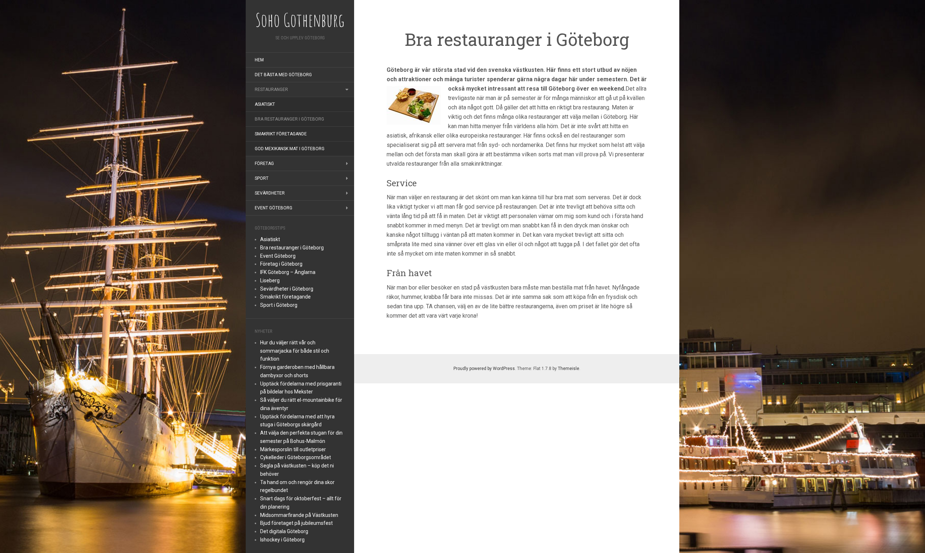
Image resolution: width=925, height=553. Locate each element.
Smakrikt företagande (281, 133)
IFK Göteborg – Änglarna (287, 272)
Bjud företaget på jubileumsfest (296, 523)
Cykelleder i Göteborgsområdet (295, 457)
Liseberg (270, 280)
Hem (259, 59)
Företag (264, 163)
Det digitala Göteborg (284, 531)
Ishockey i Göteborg (282, 540)
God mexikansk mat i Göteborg (289, 148)
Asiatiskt (265, 104)
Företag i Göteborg (281, 264)
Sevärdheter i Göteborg (286, 289)
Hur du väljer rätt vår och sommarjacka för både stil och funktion (294, 351)
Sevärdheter (270, 193)
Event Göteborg (273, 207)
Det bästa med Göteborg (283, 74)
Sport (261, 178)
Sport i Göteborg (278, 305)
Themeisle (568, 368)
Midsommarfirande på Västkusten (299, 515)
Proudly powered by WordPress (484, 368)
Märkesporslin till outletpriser (293, 449)
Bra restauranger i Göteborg (289, 119)
